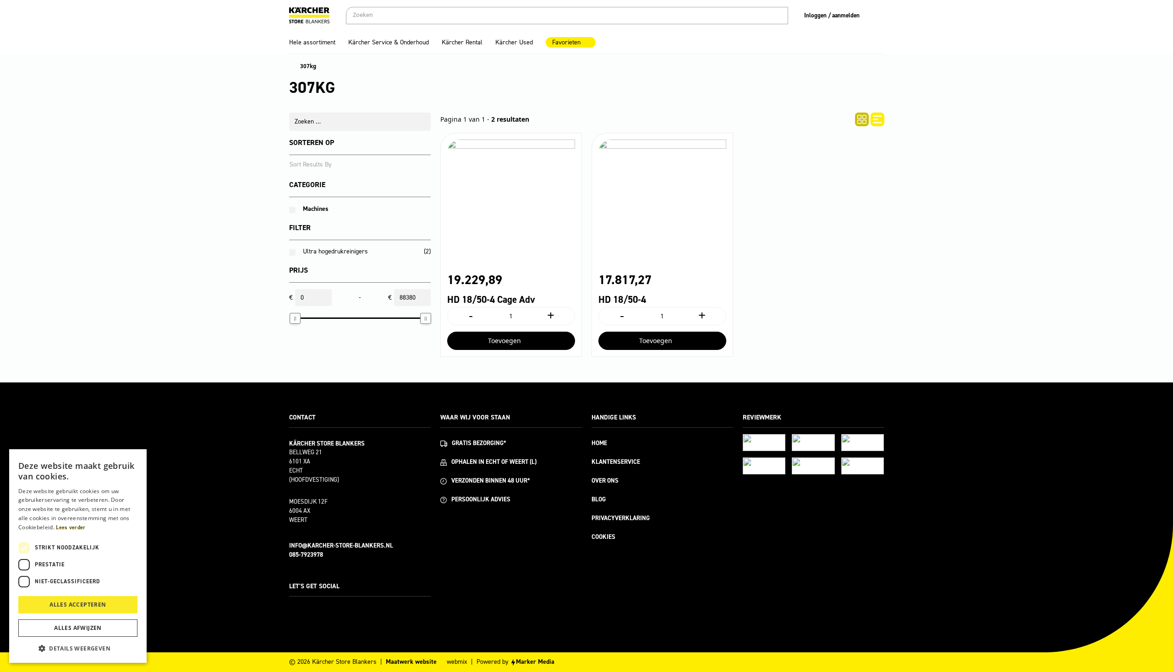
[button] (77, 648)
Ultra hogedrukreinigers (335, 251)
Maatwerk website (411, 661)
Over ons (605, 480)
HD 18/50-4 (622, 299)
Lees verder (70, 527)
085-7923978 (306, 555)
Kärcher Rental (462, 42)
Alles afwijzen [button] (78, 628)
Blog (599, 499)
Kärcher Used (514, 42)
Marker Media (535, 661)
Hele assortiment (312, 42)
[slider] (295, 318)
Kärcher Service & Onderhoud (388, 42)
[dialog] (78, 556)
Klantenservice (616, 462)
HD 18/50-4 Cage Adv (491, 299)
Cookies (603, 537)
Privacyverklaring (621, 518)
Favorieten (566, 42)
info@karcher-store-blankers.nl (341, 545)
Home (599, 443)
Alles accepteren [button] (77, 604)
